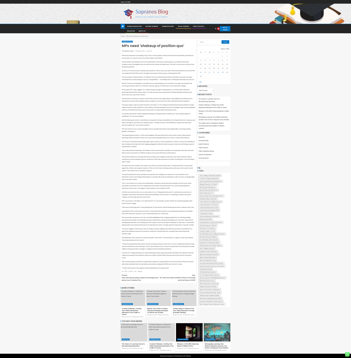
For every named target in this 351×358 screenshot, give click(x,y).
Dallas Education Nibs (206, 219)
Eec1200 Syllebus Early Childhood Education (212, 234)
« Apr (200, 82)
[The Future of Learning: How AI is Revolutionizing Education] (134, 332)
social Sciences (183, 26)
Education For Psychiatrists (207, 228)
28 (218, 72)
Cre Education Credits (206, 213)
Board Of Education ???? (206, 193)
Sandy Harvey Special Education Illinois (211, 298)
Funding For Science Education (208, 251)
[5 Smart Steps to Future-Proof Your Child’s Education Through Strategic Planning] (184, 298)
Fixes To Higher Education (207, 248)
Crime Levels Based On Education (209, 216)
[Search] (216, 28)
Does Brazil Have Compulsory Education (211, 222)
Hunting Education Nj (206, 269)
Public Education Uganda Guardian (209, 295)
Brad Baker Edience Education (208, 199)
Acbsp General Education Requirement (211, 181)
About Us (142, 31)
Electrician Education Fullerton (208, 237)
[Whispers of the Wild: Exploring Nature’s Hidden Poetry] (189, 332)
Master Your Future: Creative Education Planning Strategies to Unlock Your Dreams (157, 310)
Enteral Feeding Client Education (209, 239)
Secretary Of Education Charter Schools (211, 301)
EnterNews (178, 356)
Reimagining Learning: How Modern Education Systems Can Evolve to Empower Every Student (216, 346)
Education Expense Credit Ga (208, 225)
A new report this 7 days (129, 89)
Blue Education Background (207, 187)
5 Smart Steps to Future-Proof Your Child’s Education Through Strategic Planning (183, 310)
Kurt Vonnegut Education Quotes (209, 275)
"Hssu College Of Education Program (210, 175)
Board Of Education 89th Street (209, 190)
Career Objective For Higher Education (211, 201)
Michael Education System (207, 280)
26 (209, 72)
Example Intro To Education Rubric (209, 242)
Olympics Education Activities (208, 286)
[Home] (123, 26)
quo (135, 271)
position (131, 271)
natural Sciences (152, 26)
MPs (126, 271)
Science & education (134, 26)
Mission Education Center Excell (209, 283)
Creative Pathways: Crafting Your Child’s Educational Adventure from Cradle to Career (161, 346)
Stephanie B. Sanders (128, 51)
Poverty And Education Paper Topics (210, 292)
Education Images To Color (207, 231)
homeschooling (168, 26)
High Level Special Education (208, 257)
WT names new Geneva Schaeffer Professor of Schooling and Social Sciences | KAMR (177, 277)
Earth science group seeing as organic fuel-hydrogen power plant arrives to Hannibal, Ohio (140, 277)
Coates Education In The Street (209, 204)
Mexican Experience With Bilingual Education (212, 278)
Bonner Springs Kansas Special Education (211, 196)
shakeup (140, 271)
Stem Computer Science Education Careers (212, 304)
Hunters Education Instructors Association (212, 266)
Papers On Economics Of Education (210, 289)
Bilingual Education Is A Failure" (208, 184)
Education (131, 31)
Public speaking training (206, 151)
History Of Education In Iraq (208, 260)
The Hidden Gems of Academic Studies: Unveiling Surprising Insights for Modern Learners (211, 125)
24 (201, 72)
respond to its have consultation (160, 120)
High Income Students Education (209, 254)
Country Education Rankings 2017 (209, 210)
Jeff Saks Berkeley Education (208, 272)
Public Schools (198, 26)
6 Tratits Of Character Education (209, 178)
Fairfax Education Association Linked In (211, 245)
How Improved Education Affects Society (211, 263)
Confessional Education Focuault (209, 207)
